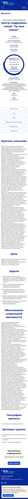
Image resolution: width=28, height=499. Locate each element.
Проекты (5, 13)
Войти (24, 7)
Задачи (14, 117)
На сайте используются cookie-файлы (11, 487)
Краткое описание (14, 108)
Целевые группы (14, 131)
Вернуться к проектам (14, 463)
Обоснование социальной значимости (14, 122)
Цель (14, 113)
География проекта (14, 126)
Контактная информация (7, 476)
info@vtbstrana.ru (5, 478)
